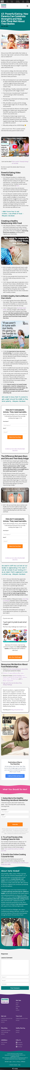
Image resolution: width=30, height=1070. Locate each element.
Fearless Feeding (17, 675)
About (17, 1002)
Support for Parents (5, 1030)
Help (19, 1064)
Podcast (17, 1030)
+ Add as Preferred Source (15, 776)
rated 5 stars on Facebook (11, 862)
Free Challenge (4, 1032)
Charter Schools (13, 1064)
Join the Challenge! (15, 657)
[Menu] (27, 6)
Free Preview (4, 1020)
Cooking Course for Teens (22, 1018)
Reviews (18, 1006)
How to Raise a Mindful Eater (10, 679)
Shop (17, 1004)
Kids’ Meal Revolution (22, 904)
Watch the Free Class (15, 437)
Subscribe (15, 824)
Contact (17, 1010)
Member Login (8, 1061)
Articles (3, 1022)
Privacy (18, 1061)
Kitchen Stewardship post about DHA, (18, 669)
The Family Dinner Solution (20, 677)
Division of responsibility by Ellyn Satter (13, 673)
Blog (17, 1008)
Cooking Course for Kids (6, 1018)
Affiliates (23, 1061)
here (17, 185)
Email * (4, 428)
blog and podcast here (17, 710)
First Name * (6, 421)
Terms (14, 1061)
